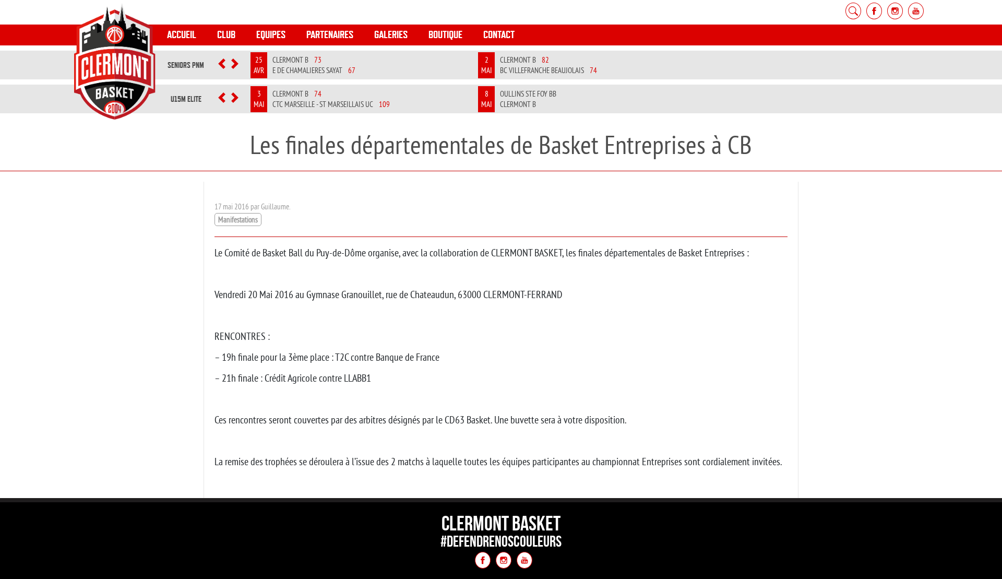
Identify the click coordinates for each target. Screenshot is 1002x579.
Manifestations (238, 219)
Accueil (181, 35)
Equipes (270, 35)
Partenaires (329, 35)
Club (226, 35)
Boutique (445, 35)
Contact (499, 35)
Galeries (391, 35)
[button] (222, 65)
